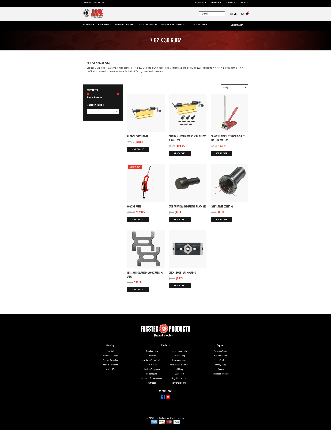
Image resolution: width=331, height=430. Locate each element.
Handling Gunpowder (152, 369)
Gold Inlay (179, 369)
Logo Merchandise (179, 378)
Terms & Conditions (110, 364)
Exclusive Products (148, 24)
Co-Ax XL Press (134, 206)
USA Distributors (220, 355)
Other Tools (179, 373)
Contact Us (244, 2)
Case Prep (152, 355)
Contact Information (221, 373)
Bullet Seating (151, 373)
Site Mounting (179, 355)
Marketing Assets (220, 350)
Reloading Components (125, 24)
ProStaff (220, 360)
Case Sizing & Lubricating (151, 360)
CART (243, 13)
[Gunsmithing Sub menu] (110, 24)
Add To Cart (138, 149)
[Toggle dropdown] (205, 3)
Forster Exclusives (179, 382)
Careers (221, 369)
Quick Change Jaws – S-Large (182, 273)
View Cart (110, 350)
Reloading (87, 24)
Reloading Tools (152, 350)
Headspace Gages (179, 360)
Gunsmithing (103, 24)
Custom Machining (110, 360)
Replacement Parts (198, 24)
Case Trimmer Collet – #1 (223, 206)
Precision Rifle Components (173, 24)
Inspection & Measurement (151, 378)
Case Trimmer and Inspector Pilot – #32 (187, 206)
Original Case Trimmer (137, 136)
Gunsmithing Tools (179, 350)
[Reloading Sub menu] (93, 24)
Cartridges (152, 382)
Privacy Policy (220, 364)
